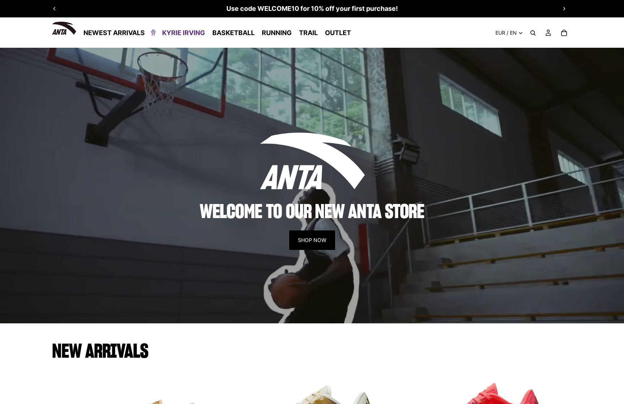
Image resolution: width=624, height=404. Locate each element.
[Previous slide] (54, 9)
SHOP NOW (312, 240)
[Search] (533, 33)
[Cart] (564, 33)
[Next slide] (564, 9)
